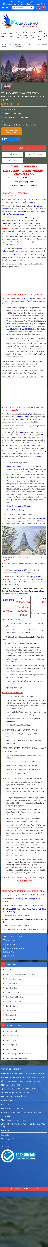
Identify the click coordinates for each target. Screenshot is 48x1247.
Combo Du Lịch (32, 35)
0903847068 (10, 952)
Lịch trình (13, 154)
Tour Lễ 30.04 (11, 1049)
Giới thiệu (11, 35)
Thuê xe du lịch (40, 35)
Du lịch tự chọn (11, 988)
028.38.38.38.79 (18, 1089)
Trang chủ (3, 35)
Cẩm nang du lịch (7, 1139)
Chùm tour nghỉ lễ (12, 992)
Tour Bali (9, 970)
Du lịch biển (10, 1006)
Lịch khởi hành (35, 154)
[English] (39, 7)
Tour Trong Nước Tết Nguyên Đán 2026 (20, 974)
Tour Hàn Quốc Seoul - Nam (16, 1058)
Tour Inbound (11, 1015)
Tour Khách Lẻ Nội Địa (14, 997)
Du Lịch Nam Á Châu (18, 1096)
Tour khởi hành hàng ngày (15, 979)
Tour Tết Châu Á (12, 1040)
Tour (10, 44)
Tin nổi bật (5, 1143)
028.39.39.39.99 (32, 1089)
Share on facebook (12, 139)
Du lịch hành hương (13, 983)
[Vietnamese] (44, 7)
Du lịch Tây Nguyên (13, 1001)
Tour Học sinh (11, 1010)
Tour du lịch (5, 1135)
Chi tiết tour (24, 148)
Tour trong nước (18, 35)
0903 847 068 (34, 4)
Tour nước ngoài (25, 35)
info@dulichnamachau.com (16, 4)
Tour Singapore (11, 1045)
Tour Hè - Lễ (10, 1019)
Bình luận (13, 161)
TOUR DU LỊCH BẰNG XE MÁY (18, 1054)
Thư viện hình (6, 1147)
